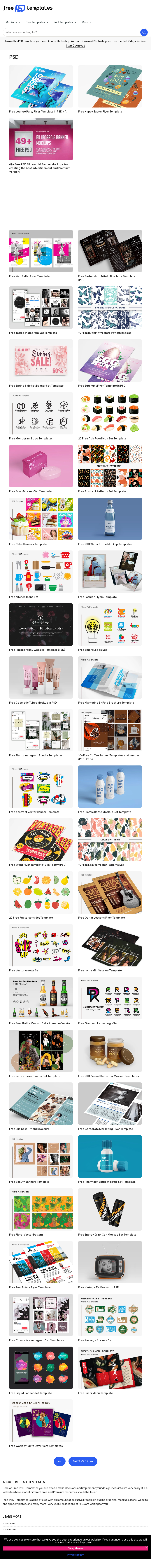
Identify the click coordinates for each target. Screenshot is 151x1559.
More (85, 22)
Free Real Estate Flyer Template (29, 1287)
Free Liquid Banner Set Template (30, 1393)
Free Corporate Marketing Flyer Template (105, 1129)
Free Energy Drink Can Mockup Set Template (107, 1234)
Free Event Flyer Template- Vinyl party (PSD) (37, 865)
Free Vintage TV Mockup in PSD (98, 1287)
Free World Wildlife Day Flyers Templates (36, 1446)
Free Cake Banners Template (28, 544)
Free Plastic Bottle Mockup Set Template (104, 812)
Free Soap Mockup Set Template (30, 491)
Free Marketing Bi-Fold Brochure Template (106, 702)
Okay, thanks (75, 1548)
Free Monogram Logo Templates (31, 438)
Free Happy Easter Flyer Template (100, 111)
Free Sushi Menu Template (95, 1393)
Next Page (81, 1461)
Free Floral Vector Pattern (26, 1234)
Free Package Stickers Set (95, 1340)
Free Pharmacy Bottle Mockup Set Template (107, 1181)
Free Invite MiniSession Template (100, 970)
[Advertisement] (75, 204)
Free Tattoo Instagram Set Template (33, 333)
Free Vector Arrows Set (24, 970)
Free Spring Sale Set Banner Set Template (36, 385)
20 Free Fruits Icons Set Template (31, 917)
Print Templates (63, 22)
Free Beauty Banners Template (29, 1181)
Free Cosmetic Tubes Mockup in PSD (33, 702)
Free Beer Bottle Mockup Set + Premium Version (40, 1023)
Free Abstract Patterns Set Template (102, 491)
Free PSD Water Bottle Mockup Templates (105, 544)
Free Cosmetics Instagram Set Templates (36, 1340)
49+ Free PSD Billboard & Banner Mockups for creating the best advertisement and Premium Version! (39, 168)
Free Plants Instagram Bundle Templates (36, 755)
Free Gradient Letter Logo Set (98, 1023)
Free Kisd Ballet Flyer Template (29, 276)
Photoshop (100, 41)
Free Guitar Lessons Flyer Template (101, 917)
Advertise (10, 1529)
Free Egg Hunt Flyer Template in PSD (101, 385)
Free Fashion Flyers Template (97, 597)
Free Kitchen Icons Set (23, 597)
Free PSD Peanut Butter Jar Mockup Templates (108, 1076)
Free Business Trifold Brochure (29, 1129)
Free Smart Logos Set (92, 649)
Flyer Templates (35, 22)
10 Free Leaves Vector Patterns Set (101, 865)
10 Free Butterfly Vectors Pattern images (104, 333)
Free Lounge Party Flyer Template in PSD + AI (38, 111)
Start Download (75, 45)
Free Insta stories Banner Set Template (34, 1076)
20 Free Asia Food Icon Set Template (102, 438)
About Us (10, 1523)
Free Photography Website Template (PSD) (37, 649)
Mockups (11, 22)
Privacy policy (75, 1554)
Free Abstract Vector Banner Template (34, 812)
